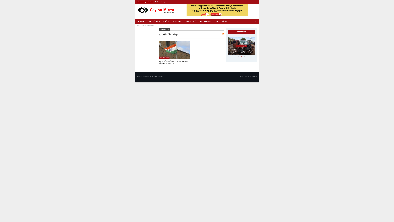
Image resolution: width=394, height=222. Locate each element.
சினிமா (166, 21)
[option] (241, 46)
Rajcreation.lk (253, 76)
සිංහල (163, 2)
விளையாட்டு (191, 21)
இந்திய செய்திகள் (164, 57)
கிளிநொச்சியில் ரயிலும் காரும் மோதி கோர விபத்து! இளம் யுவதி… (242, 51)
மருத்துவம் (178, 21)
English (157, 2)
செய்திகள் (153, 21)
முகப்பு (143, 21)
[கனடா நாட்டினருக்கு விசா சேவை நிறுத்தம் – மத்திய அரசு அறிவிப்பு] (174, 50)
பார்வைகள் (205, 21)
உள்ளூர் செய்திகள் (241, 46)
